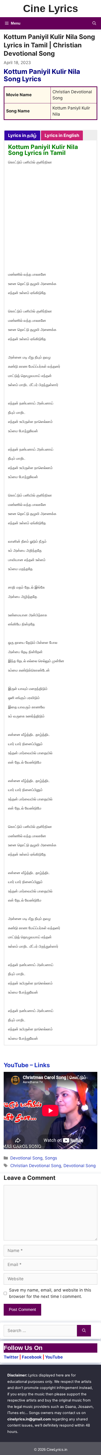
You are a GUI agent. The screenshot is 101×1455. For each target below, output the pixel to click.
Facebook (32, 1357)
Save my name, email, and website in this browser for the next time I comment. (50, 1293)
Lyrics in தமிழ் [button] (22, 135)
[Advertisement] (50, 219)
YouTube (54, 1357)
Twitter (11, 1357)
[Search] (84, 1331)
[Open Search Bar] (94, 23)
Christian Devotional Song (35, 1165)
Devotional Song (26, 1158)
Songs (51, 1158)
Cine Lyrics (50, 8)
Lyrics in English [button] (62, 135)
